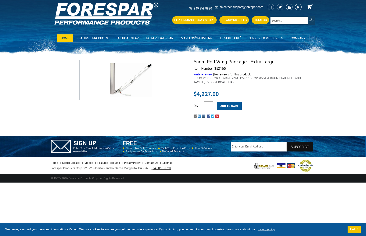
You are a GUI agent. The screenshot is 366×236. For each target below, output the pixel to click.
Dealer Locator (71, 162)
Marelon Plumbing (196, 38)
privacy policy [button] (266, 229)
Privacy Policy (132, 162)
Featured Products (92, 38)
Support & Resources (266, 38)
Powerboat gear (159, 38)
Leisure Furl (230, 38)
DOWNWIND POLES (234, 20)
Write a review (203, 74)
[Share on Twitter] (212, 117)
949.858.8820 (203, 8)
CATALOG (260, 20)
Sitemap (167, 162)
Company (298, 38)
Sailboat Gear (127, 38)
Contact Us (151, 162)
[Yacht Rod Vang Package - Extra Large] (131, 95)
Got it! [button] (354, 229)
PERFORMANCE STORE (194, 20)
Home (65, 38)
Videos (89, 162)
